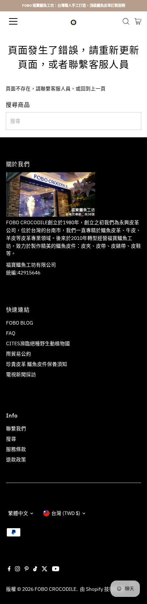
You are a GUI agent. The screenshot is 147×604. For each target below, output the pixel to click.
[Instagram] (17, 569)
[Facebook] (9, 569)
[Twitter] (44, 569)
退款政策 (16, 459)
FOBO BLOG (19, 323)
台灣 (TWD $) (65, 513)
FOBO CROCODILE (55, 589)
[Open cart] (138, 21)
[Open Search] (126, 21)
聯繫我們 (16, 428)
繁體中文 (18, 513)
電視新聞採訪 (21, 374)
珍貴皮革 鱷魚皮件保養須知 (36, 364)
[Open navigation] (20, 21)
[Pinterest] (26, 569)
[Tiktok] (35, 569)
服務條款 (16, 449)
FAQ (10, 333)
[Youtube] (55, 569)
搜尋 (11, 439)
